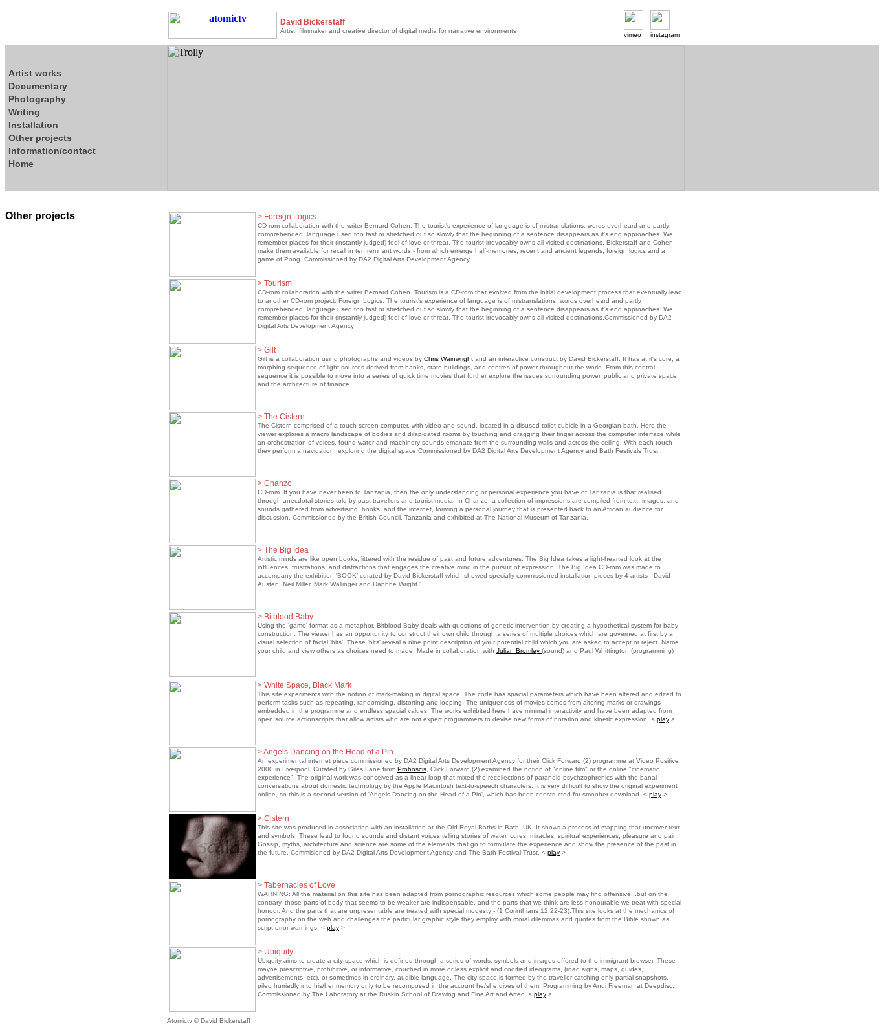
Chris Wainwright (448, 358)
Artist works (34, 73)
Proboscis (411, 769)
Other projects (40, 138)
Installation (33, 125)
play (663, 719)
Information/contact (52, 151)
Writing (24, 112)
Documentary (37, 86)
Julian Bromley (519, 650)
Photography (37, 99)
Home (21, 164)
